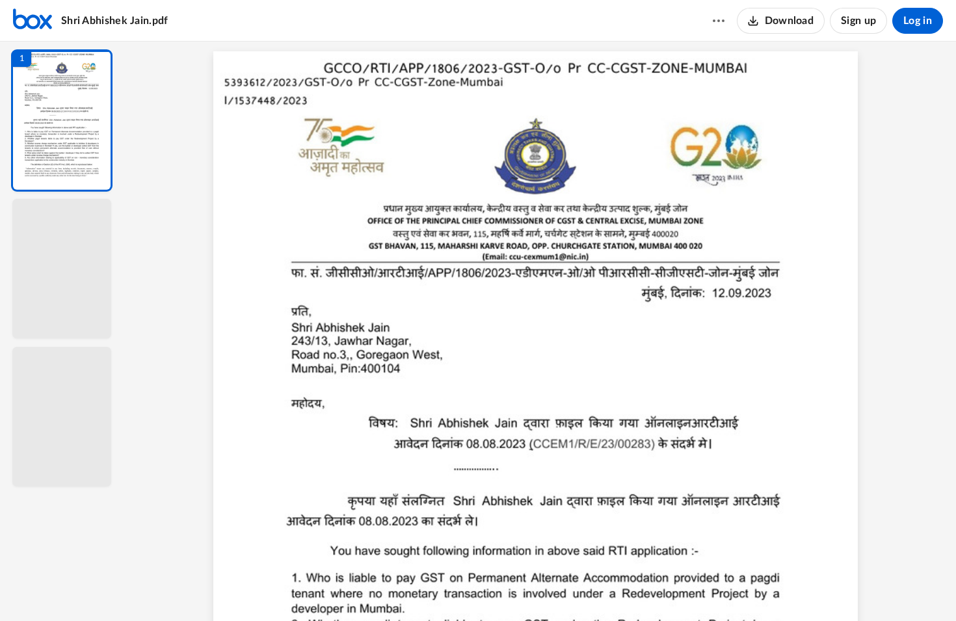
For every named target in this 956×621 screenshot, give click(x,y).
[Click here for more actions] (719, 21)
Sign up (858, 21)
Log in (917, 21)
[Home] (32, 20)
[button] (62, 120)
